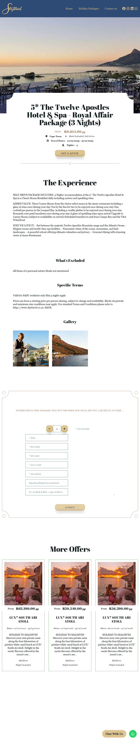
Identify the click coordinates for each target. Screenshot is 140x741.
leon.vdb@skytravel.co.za (119, 699)
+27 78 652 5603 (113, 706)
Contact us (111, 8)
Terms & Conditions (79, 726)
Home (69, 8)
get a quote (70, 153)
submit (70, 507)
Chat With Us (114, 734)
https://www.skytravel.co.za (28, 307)
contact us (46, 713)
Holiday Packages (89, 8)
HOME (42, 699)
